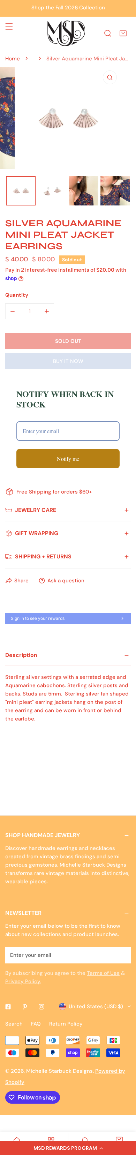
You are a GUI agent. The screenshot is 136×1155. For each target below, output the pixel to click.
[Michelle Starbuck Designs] (66, 33)
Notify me (68, 458)
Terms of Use (103, 973)
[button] (68, 1148)
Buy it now (68, 361)
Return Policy (66, 1023)
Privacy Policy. (23, 981)
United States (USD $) (96, 1006)
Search (14, 1023)
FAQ (36, 1023)
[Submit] (121, 955)
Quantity (16, 295)
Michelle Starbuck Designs (59, 1071)
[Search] (107, 33)
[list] (68, 119)
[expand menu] (9, 26)
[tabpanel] (68, 693)
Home (12, 58)
